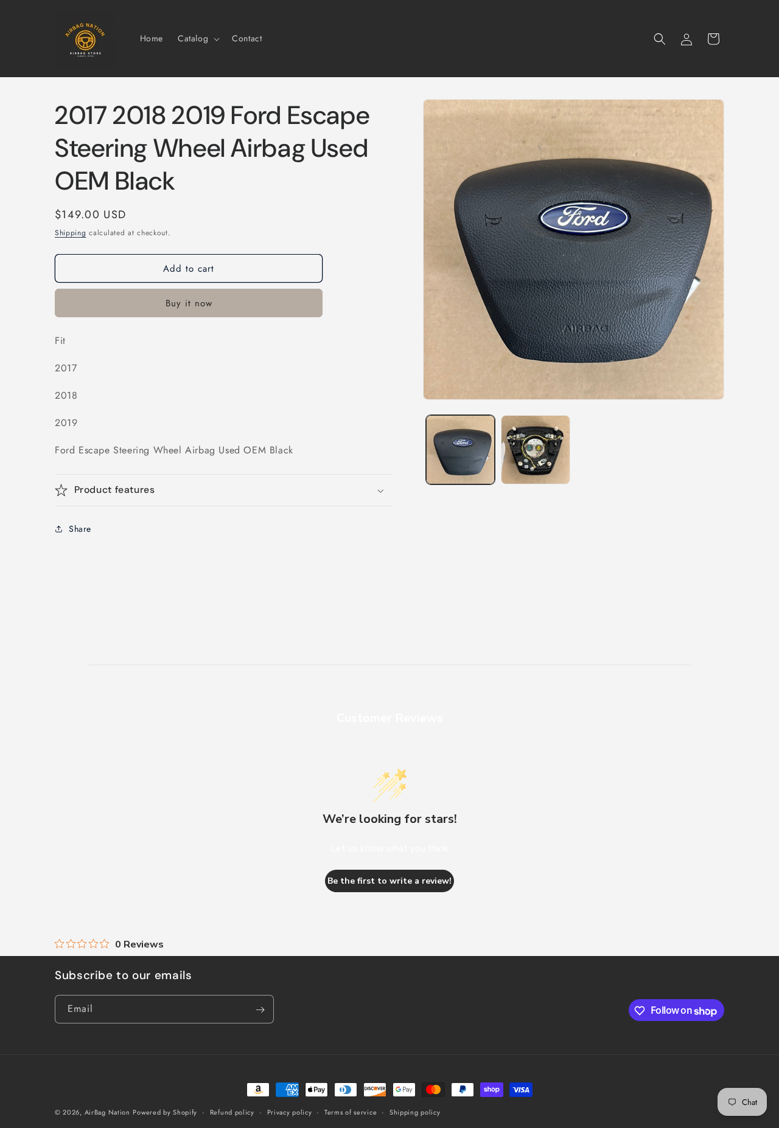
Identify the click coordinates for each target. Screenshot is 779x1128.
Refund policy (232, 1112)
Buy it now (189, 303)
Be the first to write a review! (389, 881)
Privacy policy (289, 1112)
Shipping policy (415, 1112)
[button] (197, 38)
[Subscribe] (259, 1010)
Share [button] (80, 529)
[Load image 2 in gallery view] (535, 449)
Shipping (70, 232)
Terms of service (350, 1112)
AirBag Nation (107, 1112)
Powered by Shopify (165, 1112)
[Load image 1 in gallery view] (460, 449)
